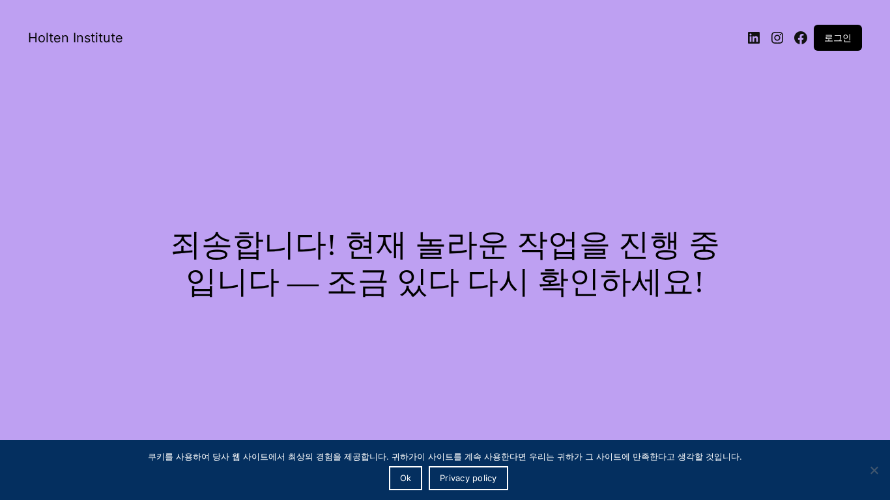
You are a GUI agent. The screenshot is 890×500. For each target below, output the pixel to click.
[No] (873, 470)
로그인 (838, 37)
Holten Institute (75, 38)
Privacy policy (468, 478)
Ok (406, 478)
